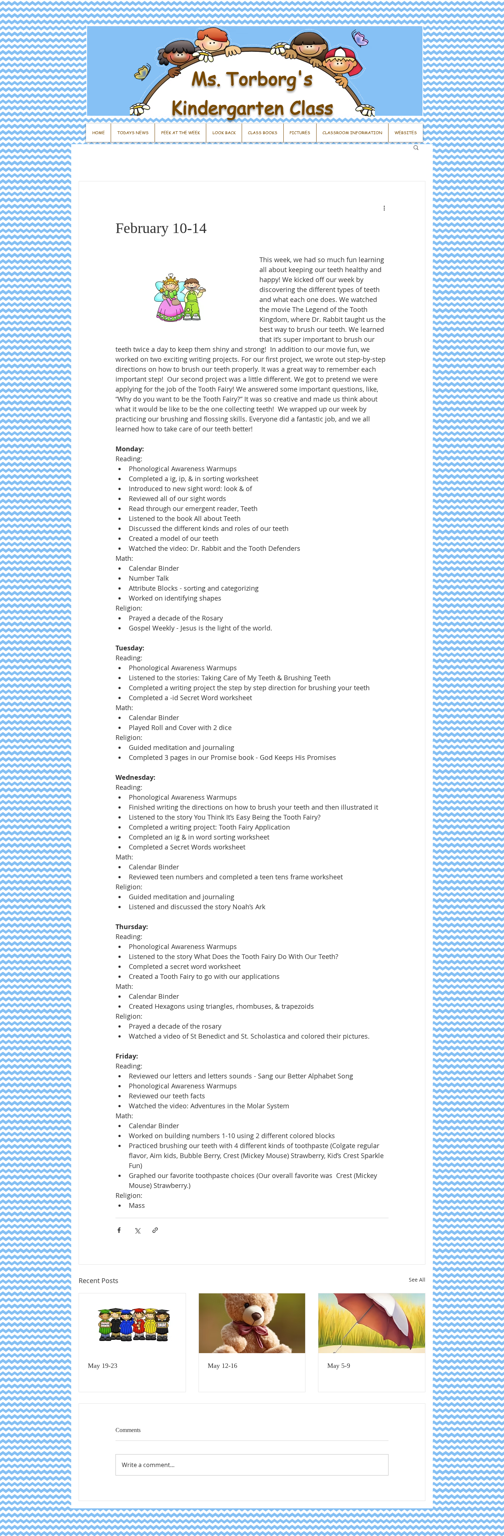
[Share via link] (155, 1230)
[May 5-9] (371, 1323)
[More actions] (384, 208)
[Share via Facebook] (118, 1230)
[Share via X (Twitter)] (137, 1230)
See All (417, 1279)
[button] (416, 147)
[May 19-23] (132, 1323)
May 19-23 (102, 1365)
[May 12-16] (252, 1323)
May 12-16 (222, 1365)
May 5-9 (338, 1365)
